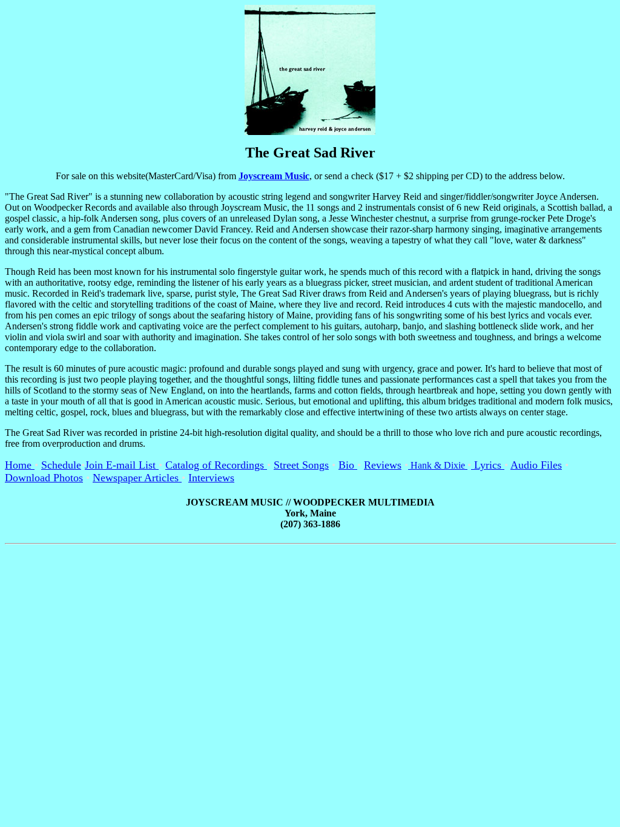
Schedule (61, 465)
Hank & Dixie (437, 465)
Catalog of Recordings (216, 465)
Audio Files (536, 465)
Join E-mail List (122, 465)
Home (20, 465)
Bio (347, 465)
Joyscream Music (274, 176)
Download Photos (44, 478)
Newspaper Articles (137, 478)
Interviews (211, 478)
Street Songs (301, 465)
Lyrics (487, 465)
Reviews (382, 465)
